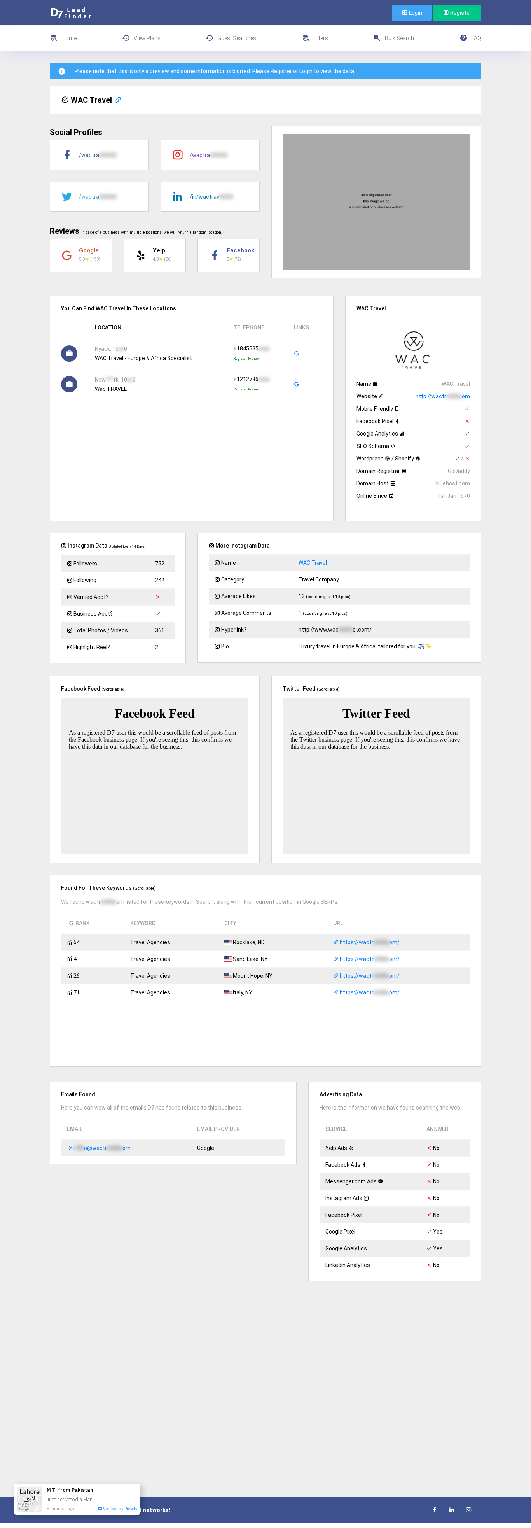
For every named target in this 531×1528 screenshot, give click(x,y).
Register (460, 13)
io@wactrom (101, 1148)
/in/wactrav (211, 197)
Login (415, 13)
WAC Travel (313, 563)
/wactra (98, 155)
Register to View (246, 359)
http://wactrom (443, 396)
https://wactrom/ (369, 942)
